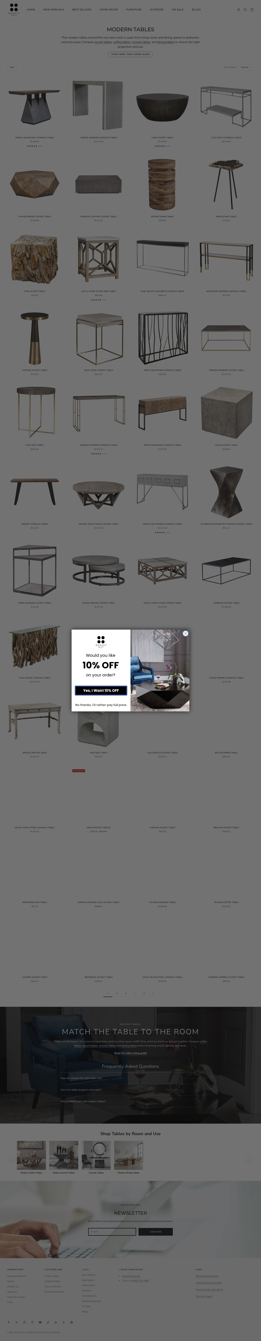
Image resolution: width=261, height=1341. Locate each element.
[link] (101, 642)
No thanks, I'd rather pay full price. (101, 705)
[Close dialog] (185, 633)
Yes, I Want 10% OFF (101, 690)
